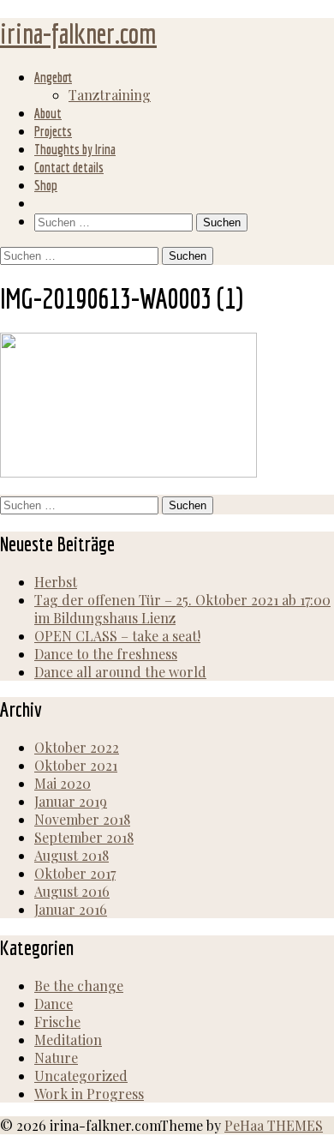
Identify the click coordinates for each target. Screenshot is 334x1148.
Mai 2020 (62, 783)
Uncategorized (81, 1076)
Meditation (68, 1040)
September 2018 (84, 837)
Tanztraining (110, 95)
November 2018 (82, 819)
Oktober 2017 (75, 873)
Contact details (69, 167)
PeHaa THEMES (273, 1125)
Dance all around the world (120, 672)
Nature (56, 1058)
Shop (45, 185)
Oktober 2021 (75, 765)
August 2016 (72, 891)
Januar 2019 (70, 801)
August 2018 (71, 855)
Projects (53, 131)
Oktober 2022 (76, 747)
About (48, 113)
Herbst (55, 582)
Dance (53, 1004)
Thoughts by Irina (75, 149)
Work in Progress (89, 1094)
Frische (57, 1022)
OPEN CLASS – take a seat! (117, 636)
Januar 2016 (70, 909)
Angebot (53, 77)
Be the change (78, 986)
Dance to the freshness (105, 654)
